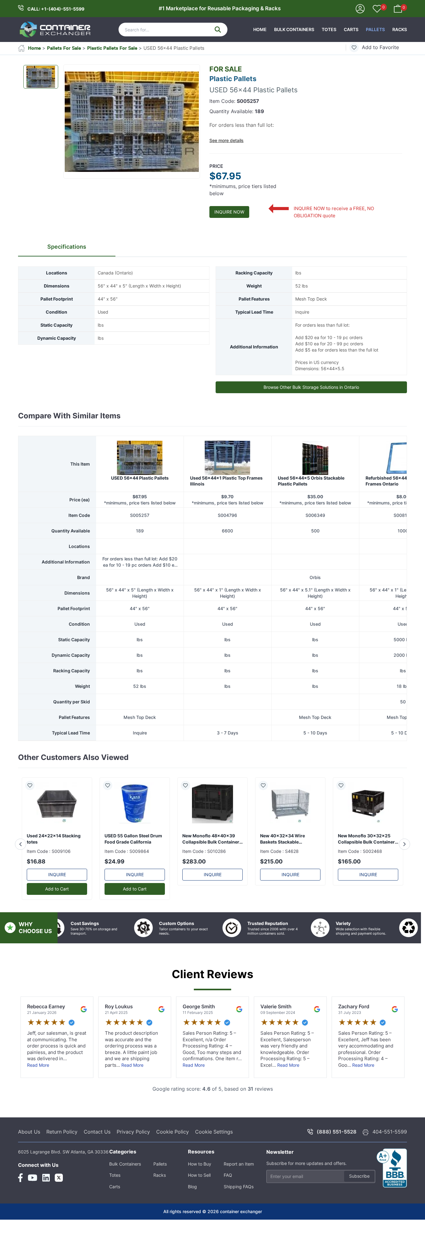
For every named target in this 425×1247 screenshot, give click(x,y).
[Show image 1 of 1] (40, 77)
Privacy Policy (133, 1158)
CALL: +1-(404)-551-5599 (55, 9)
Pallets (375, 29)
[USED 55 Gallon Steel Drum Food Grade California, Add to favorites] (110, 812)
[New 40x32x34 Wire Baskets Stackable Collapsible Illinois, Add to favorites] (266, 812)
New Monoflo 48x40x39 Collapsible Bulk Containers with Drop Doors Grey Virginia (212, 866)
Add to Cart (57, 915)
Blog (192, 1213)
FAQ (228, 1202)
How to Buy (199, 1190)
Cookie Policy (172, 1158)
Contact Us (97, 1158)
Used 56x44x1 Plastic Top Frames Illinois (226, 507)
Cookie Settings (214, 1158)
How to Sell (199, 1202)
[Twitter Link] (59, 1204)
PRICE (216, 166)
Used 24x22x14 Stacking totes (54, 865)
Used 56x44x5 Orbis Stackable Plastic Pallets (311, 507)
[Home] (55, 29)
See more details (226, 140)
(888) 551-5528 (337, 1158)
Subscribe (359, 1202)
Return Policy (61, 1158)
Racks (399, 29)
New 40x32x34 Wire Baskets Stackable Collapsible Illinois (282, 866)
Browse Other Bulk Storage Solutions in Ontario (311, 387)
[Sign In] (360, 8)
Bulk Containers (294, 29)
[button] (132, 122)
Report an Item (239, 1190)
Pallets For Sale (64, 48)
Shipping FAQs (239, 1213)
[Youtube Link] (32, 1204)
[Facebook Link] (20, 1204)
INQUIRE (57, 901)
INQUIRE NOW (229, 211)
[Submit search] (218, 29)
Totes (329, 29)
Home (260, 29)
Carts (351, 29)
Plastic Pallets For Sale (112, 48)
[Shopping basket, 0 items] (398, 8)
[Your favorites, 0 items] (377, 9)
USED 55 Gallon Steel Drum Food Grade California (133, 865)
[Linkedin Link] (46, 1204)
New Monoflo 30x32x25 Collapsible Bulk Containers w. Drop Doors (367, 866)
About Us (29, 1158)
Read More (38, 1091)
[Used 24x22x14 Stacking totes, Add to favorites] (32, 812)
